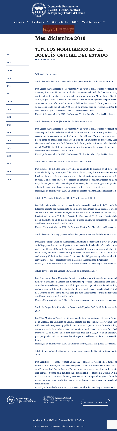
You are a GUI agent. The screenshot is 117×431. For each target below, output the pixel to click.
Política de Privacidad (58, 420)
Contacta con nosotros (95, 402)
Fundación (38, 22)
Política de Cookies (76, 420)
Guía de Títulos (60, 22)
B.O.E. (75, 22)
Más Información (91, 22)
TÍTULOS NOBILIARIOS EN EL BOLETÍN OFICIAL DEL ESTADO (71, 52)
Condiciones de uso (41, 420)
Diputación (18, 22)
